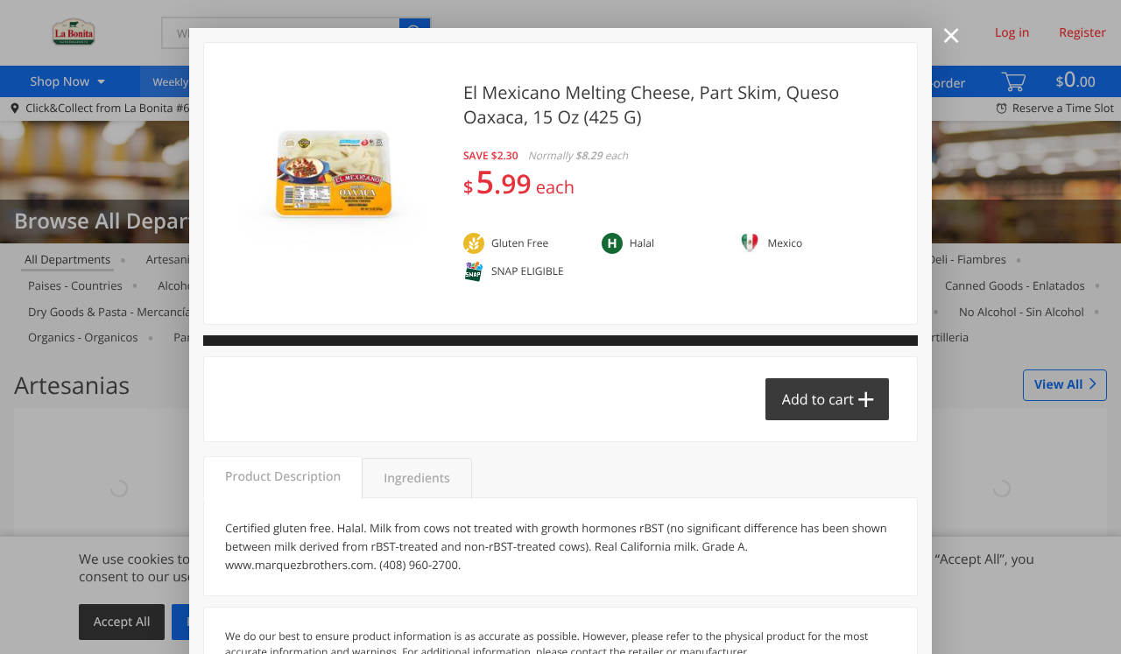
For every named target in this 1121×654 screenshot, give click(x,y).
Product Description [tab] (283, 476)
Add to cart (818, 399)
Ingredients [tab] (416, 478)
